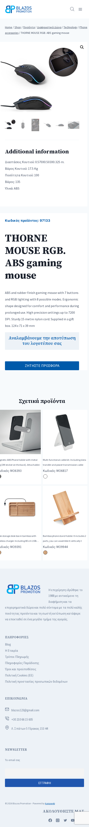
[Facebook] (50, 820)
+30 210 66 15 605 (22, 719)
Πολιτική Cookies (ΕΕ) (19, 675)
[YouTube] (73, 820)
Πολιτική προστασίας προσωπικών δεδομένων (36, 681)
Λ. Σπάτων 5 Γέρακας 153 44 (29, 728)
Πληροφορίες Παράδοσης (22, 663)
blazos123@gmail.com (25, 710)
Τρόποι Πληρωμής (17, 657)
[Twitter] (65, 820)
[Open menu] (80, 9)
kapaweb (50, 803)
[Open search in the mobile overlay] (72, 9)
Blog (8, 644)
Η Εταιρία (11, 651)
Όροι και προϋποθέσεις (20, 669)
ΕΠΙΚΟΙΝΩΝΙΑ (16, 699)
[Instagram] (57, 820)
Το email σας (12, 760)
